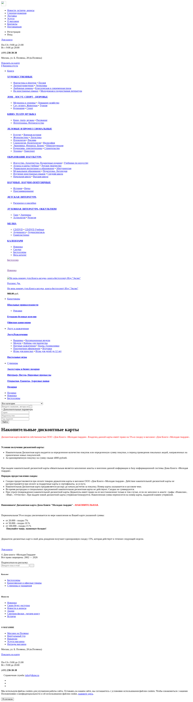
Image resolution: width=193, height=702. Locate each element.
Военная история (32, 134)
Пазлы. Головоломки (48, 345)
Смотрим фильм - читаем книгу (23, 613)
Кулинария (18, 108)
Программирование (23, 191)
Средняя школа (55, 174)
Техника (17, 151)
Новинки (18, 246)
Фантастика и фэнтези (24, 83)
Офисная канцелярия (19, 322)
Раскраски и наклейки (24, 203)
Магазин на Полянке (18, 633)
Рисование (41, 120)
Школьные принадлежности (22, 305)
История (17, 188)
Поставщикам (14, 26)
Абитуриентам (63, 168)
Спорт (30, 108)
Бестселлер (13, 260)
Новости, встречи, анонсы (20, 10)
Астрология (19, 217)
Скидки (17, 249)
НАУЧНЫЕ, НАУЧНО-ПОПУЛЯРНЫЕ (29, 182)
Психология (19, 140)
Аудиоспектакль (36, 232)
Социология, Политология (27, 143)
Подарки (12, 387)
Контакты (12, 24)
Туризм (43, 105)
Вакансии (12, 638)
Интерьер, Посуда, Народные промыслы (29, 375)
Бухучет (17, 134)
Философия (49, 143)
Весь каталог (20, 255)
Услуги (10, 18)
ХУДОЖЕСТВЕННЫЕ (20, 76)
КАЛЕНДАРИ (15, 241)
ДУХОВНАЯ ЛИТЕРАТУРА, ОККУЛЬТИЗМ (32, 209)
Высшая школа (40, 176)
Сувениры (12, 363)
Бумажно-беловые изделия (21, 316)
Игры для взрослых (23, 351)
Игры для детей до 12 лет (48, 351)
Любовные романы (23, 88)
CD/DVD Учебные (34, 229)
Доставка (12, 16)
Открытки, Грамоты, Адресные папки (28, 381)
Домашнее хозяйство (48, 102)
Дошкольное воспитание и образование (33, 168)
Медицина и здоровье (24, 102)
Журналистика (20, 137)
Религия (32, 217)
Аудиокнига (19, 232)
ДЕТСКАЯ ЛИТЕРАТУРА (21, 197)
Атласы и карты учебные (26, 165)
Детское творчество (51, 165)
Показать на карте (10, 63)
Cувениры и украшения (19, 585)
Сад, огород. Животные (25, 105)
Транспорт (29, 151)
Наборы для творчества (36, 343)
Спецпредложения (16, 13)
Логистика (35, 137)
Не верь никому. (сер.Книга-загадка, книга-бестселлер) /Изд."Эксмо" (42, 288)
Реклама (32, 140)
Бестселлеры (19, 252)
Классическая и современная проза (53, 88)
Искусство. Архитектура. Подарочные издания (37, 163)
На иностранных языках (25, 91)
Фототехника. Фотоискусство (28, 123)
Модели (17, 343)
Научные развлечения (24, 345)
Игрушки (47, 348)
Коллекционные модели (37, 340)
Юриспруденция (54, 145)
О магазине (13, 21)
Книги (10, 71)
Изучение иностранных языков (29, 174)
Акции (10, 611)
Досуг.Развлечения (17, 334)
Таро (15, 215)
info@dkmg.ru (32, 675)
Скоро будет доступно (18, 605)
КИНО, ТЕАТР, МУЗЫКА (21, 114)
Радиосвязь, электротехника (27, 148)
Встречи (11, 616)
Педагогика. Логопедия (55, 171)
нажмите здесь (85, 693)
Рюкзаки (17, 310)
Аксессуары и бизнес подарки (23, 369)
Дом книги (7, 39)
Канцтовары (13, 298)
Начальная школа (22, 176)
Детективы (41, 85)
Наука (27, 188)
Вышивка (18, 340)
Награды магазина (16, 644)
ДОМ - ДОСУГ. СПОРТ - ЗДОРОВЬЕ (27, 97)
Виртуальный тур (16, 636)
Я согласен (7, 699)
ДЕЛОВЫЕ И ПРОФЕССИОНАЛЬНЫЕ (29, 128)
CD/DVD (18, 229)
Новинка (11, 270)
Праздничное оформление (26, 348)
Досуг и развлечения (18, 328)
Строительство (52, 148)
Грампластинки (21, 235)
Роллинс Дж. (14, 283)
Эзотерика (25, 215)
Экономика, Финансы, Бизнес (28, 145)
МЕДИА (11, 223)
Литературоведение (23, 85)
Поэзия (42, 83)
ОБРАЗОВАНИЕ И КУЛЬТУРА (24, 157)
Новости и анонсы (16, 608)
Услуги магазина (15, 641)
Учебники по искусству (76, 163)
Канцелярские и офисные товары (24, 583)
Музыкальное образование (27, 171)
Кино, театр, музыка (23, 120)
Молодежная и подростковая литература (61, 91)
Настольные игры (17, 357)
